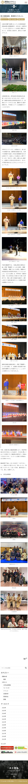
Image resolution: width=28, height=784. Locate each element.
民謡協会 (22, 19)
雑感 (4, 679)
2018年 (4, 730)
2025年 (4, 710)
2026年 (4, 707)
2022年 (4, 719)
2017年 (4, 733)
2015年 (4, 739)
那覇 (4, 699)
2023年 (4, 716)
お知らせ (4, 682)
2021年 (4, 722)
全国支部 (5, 693)
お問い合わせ (14, 774)
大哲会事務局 (14, 19)
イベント (5, 691)
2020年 (4, 725)
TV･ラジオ (6, 688)
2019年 (4, 727)
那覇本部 (4, 676)
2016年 (4, 736)
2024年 (4, 713)
